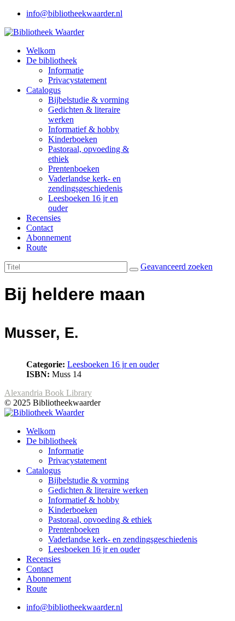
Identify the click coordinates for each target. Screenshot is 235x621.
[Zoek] (134, 269)
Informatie (66, 70)
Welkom (40, 50)
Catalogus (43, 90)
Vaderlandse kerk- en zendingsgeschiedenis (85, 183)
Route (36, 247)
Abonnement (48, 237)
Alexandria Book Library (48, 392)
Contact (39, 227)
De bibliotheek (51, 60)
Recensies (43, 217)
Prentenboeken (73, 168)
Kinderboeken (72, 139)
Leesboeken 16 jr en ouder (113, 364)
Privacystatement (77, 80)
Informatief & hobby (83, 129)
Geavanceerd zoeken (176, 266)
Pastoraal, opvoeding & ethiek (100, 519)
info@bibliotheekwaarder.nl (74, 13)
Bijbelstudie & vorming (88, 99)
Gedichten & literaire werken (98, 490)
